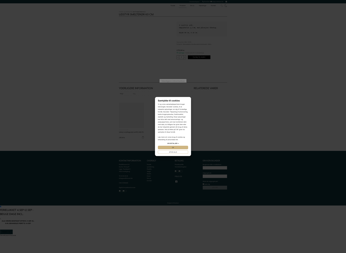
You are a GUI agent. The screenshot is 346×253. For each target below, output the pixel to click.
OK (173, 147)
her (177, 139)
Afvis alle (173, 152)
